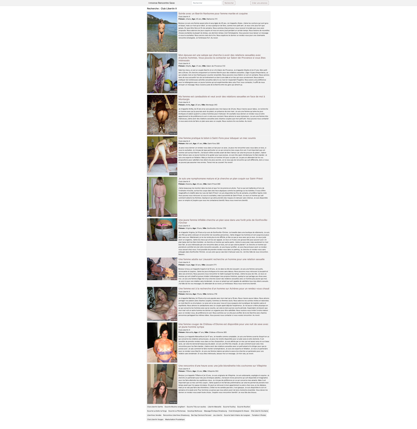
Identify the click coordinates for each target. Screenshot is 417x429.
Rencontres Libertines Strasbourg (176, 415)
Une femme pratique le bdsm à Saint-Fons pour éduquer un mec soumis (217, 138)
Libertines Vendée (154, 415)
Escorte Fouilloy (229, 407)
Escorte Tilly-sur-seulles (196, 407)
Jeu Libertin (217, 415)
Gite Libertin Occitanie (259, 411)
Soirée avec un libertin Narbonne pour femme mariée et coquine (213, 13)
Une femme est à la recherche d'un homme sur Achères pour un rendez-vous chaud (224, 288)
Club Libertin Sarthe (155, 407)
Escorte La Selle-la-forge (157, 411)
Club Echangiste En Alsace (239, 411)
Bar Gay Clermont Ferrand (201, 415)
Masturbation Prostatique (175, 419)
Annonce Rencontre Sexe (161, 3)
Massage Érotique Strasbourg (215, 411)
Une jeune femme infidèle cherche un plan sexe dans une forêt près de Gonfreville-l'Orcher (223, 221)
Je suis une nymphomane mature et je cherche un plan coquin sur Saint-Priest (221, 178)
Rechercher (229, 3)
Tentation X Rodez (259, 415)
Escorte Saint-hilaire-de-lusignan (237, 415)
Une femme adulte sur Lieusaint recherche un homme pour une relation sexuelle (222, 259)
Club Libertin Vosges (155, 419)
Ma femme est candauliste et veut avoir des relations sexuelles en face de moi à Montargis (222, 98)
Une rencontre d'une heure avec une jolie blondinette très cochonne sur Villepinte (223, 365)
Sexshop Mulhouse (194, 411)
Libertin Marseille (214, 407)
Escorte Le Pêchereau (177, 411)
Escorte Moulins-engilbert (175, 407)
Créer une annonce (259, 3)
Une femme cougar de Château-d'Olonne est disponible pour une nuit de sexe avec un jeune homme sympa (223, 325)
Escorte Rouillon (243, 407)
